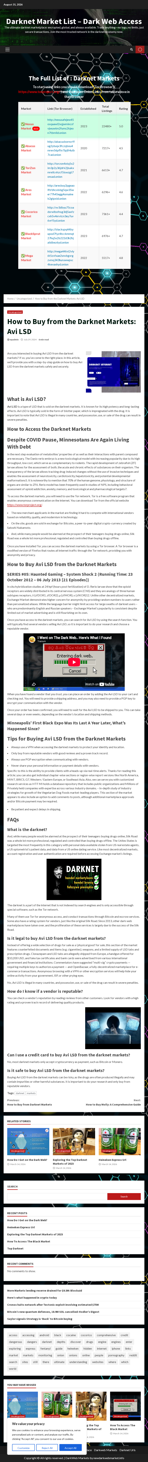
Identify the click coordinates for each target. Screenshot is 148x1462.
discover (75, 1341)
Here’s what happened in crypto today (32, 1297)
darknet (20, 1093)
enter (129, 1341)
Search (12, 1186)
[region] (47, 1436)
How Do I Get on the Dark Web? (28, 1141)
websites (97, 1362)
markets (31, 1093)
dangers (32, 1341)
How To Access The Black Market (28, 1241)
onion (60, 1355)
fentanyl (45, 1348)
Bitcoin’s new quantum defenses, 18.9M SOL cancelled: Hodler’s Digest (53, 1311)
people (99, 1355)
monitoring (45, 1355)
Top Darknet (15, 1248)
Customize (24, 1447)
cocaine (71, 1335)
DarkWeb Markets (77, 1458)
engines (116, 1341)
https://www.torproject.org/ (39, 92)
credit (124, 1335)
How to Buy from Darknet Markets (29, 1102)
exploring (15, 1348)
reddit (133, 1355)
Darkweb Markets (105, 1450)
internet (102, 1348)
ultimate (59, 1362)
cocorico (86, 1335)
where (112, 1362)
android (44, 1335)
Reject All (47, 1447)
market (13, 1355)
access (13, 1335)
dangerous (15, 1341)
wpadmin (14, 339)
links (128, 1348)
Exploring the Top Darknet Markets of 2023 (74, 1141)
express (30, 1348)
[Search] (131, 49)
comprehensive (106, 1335)
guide (59, 1348)
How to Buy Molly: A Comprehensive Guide (113, 1102)
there (46, 1362)
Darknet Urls (127, 1450)
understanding (78, 1362)
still (35, 1362)
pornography (116, 1355)
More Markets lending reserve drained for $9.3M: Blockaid (44, 1290)
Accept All (70, 1447)
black (57, 1335)
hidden (88, 1348)
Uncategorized (15, 312)
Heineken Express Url (120, 1141)
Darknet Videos (140, 49)
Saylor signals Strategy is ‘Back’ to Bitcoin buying (39, 1319)
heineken (73, 1348)
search (13, 1362)
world (12, 1368)
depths (61, 1341)
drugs (89, 1341)
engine (102, 1341)
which (124, 1362)
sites (25, 1362)
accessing (28, 1335)
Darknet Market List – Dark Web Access (74, 21)
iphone (116, 1348)
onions (73, 1355)
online (86, 1355)
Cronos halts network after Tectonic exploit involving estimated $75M (53, 1304)
